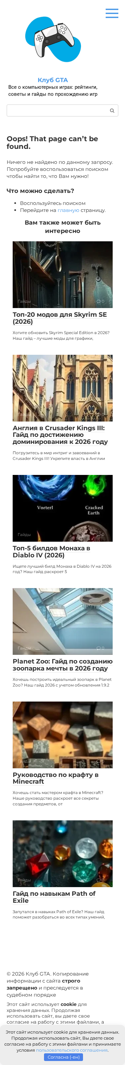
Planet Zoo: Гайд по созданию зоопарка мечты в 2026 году (63, 664)
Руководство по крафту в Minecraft (56, 778)
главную (68, 210)
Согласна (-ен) (64, 1057)
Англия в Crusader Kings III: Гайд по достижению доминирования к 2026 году (60, 435)
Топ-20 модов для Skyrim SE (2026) (60, 318)
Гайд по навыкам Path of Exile (54, 897)
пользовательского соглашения (72, 1050)
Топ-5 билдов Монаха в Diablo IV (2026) (51, 551)
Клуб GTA (53, 80)
